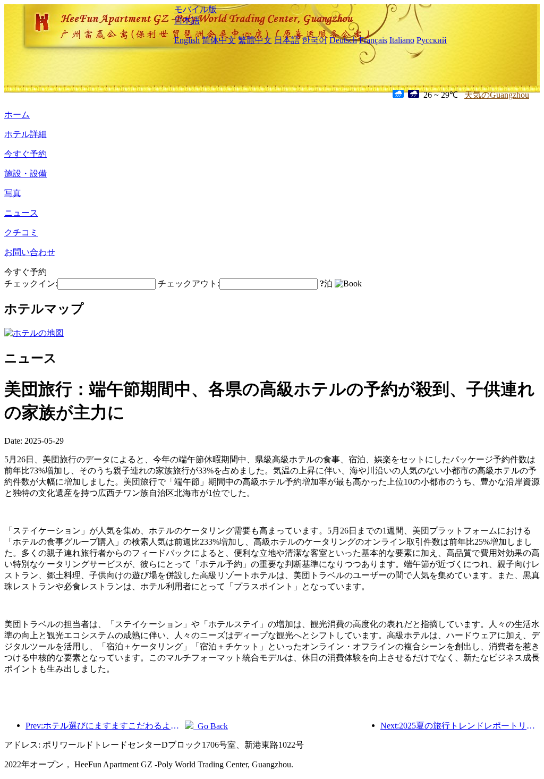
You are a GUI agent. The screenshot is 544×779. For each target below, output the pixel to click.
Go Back (210, 726)
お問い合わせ (29, 252)
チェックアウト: (188, 283)
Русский (431, 40)
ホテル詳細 (25, 134)
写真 (12, 193)
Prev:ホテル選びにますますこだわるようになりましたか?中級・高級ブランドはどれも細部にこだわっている (105, 725)
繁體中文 (255, 40)
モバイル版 (195, 9)
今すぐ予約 (25, 153)
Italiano (401, 40)
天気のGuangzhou (496, 94)
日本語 (187, 20)
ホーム (17, 114)
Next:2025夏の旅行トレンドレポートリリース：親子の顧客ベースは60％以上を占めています (460, 725)
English (187, 40)
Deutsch (343, 40)
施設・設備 (25, 173)
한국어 (314, 40)
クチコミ (21, 232)
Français (373, 40)
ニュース (21, 212)
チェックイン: (30, 283)
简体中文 (219, 40)
